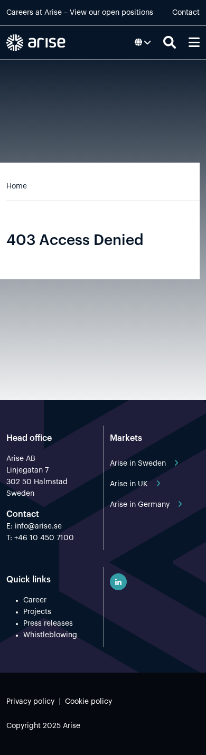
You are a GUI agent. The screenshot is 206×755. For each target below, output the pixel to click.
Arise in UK (129, 484)
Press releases (48, 623)
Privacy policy (30, 701)
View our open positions (111, 12)
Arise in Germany (140, 504)
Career (34, 600)
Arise (53, 12)
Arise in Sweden (138, 463)
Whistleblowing (50, 635)
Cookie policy (88, 701)
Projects (37, 612)
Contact (186, 12)
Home (16, 186)
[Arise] (38, 42)
